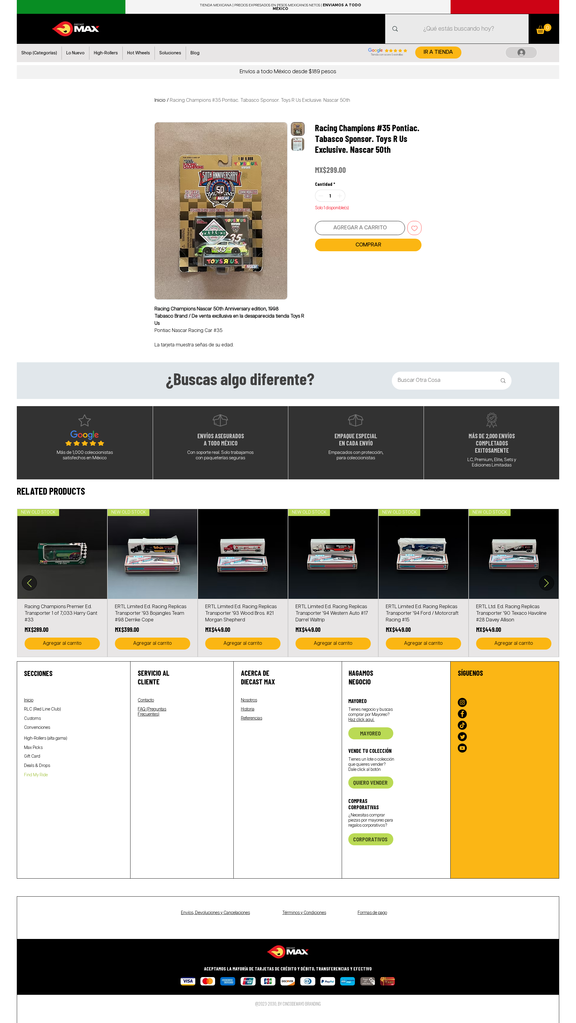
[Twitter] (462, 736)
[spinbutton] (330, 195)
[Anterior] (29, 582)
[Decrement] (320, 195)
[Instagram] (462, 702)
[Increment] (340, 195)
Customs (32, 719)
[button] (39, 53)
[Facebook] (462, 713)
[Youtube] (462, 748)
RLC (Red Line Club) (42, 709)
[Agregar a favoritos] (414, 228)
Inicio (160, 100)
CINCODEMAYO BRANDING (302, 1003)
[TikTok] (462, 725)
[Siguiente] (546, 582)
